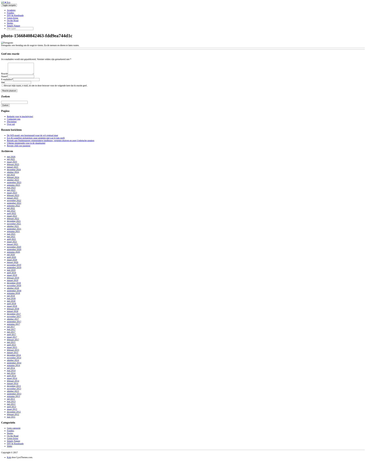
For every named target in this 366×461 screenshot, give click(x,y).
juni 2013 (11, 401)
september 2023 (14, 182)
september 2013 (14, 394)
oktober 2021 (13, 226)
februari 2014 (13, 381)
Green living (12, 18)
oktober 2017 (13, 319)
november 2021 (14, 223)
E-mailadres (7, 79)
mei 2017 (11, 332)
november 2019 (14, 265)
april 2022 (11, 213)
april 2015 (11, 345)
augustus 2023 (13, 185)
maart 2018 (12, 306)
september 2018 (14, 290)
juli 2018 (11, 296)
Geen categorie (13, 428)
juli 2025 (11, 159)
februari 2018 (13, 309)
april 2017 (11, 334)
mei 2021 (11, 236)
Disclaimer (12, 121)
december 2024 (14, 169)
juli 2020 (11, 254)
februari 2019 (13, 278)
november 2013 (14, 388)
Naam (4, 76)
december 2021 (14, 221)
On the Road (12, 20)
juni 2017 (11, 329)
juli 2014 (11, 368)
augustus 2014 (13, 365)
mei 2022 (11, 211)
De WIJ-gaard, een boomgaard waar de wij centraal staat (32, 135)
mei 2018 (11, 301)
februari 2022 (13, 218)
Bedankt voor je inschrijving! (20, 116)
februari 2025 (13, 164)
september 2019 (14, 267)
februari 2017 (13, 339)
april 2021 (11, 239)
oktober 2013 (13, 391)
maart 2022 (12, 216)
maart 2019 (12, 275)
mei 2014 (11, 373)
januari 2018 (12, 311)
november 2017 (14, 316)
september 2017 (14, 321)
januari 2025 (12, 167)
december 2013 (14, 386)
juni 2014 (11, 370)
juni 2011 (11, 417)
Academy (11, 10)
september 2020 (14, 249)
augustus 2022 (13, 205)
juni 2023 (11, 187)
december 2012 (14, 412)
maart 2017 (12, 337)
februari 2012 (13, 414)
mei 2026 (11, 156)
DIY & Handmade (15, 15)
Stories (10, 23)
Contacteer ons (13, 119)
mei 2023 (11, 190)
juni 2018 (11, 298)
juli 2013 (11, 399)
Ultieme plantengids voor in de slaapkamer (26, 143)
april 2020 (11, 257)
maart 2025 (12, 162)
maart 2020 (12, 260)
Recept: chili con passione (18, 145)
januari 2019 (12, 280)
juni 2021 (11, 234)
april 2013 (11, 406)
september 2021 (14, 229)
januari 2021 (12, 244)
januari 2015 (12, 352)
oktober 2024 (13, 172)
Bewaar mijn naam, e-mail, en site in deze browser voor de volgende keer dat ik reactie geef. (45, 85)
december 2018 (14, 283)
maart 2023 (12, 193)
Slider (9, 446)
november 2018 (14, 285)
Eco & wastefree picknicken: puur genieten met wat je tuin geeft (36, 138)
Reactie (4, 73)
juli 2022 (11, 208)
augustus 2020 (13, 252)
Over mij (11, 124)
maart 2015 (12, 347)
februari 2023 (13, 195)
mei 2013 (11, 404)
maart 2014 (12, 378)
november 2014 (14, 357)
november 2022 (14, 200)
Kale (9, 457)
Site (3, 82)
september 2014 (14, 363)
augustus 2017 (13, 324)
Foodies (10, 13)
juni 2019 (11, 270)
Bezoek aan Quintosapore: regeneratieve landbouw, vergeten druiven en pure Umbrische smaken (50, 140)
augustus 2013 (13, 396)
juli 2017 (11, 327)
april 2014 (11, 376)
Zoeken (5, 105)
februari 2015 (13, 350)
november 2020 (14, 247)
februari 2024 (13, 177)
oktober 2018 (13, 288)
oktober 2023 (13, 180)
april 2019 (11, 272)
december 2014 (14, 355)
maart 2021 (12, 242)
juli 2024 (11, 175)
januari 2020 (12, 262)
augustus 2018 (13, 293)
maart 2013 (12, 409)
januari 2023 (12, 198)
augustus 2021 (13, 231)
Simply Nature (13, 25)
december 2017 (14, 314)
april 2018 (11, 303)
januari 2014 (12, 383)
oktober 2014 (13, 360)
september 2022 (14, 203)
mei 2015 (11, 342)
